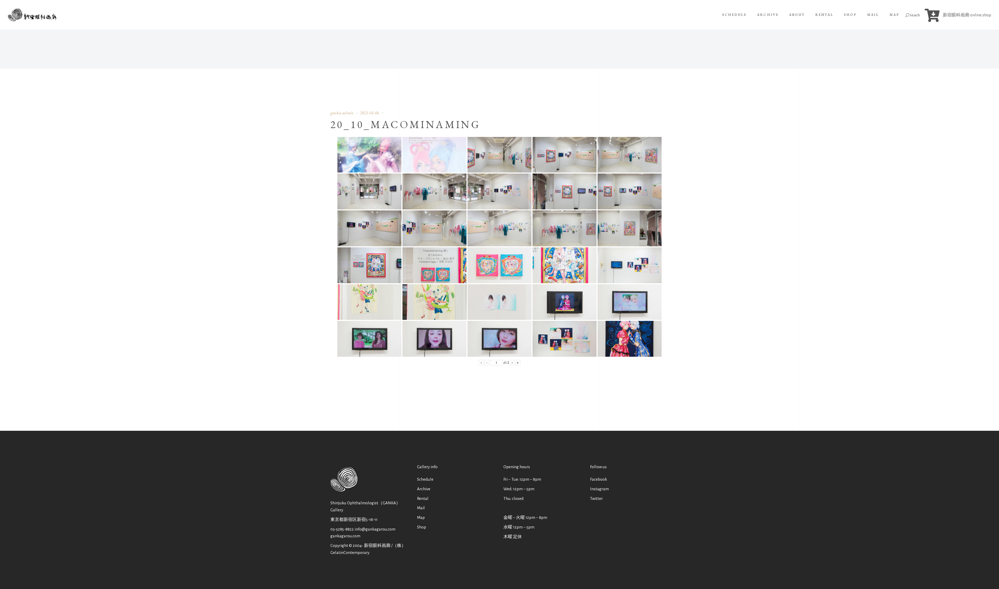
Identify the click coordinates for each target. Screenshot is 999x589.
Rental (422, 498)
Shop (421, 527)
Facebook (598, 479)
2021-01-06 (369, 113)
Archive (423, 489)
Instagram (599, 489)
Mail (421, 508)
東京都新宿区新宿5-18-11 (353, 519)
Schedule (425, 479)
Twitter (596, 498)
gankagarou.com (345, 536)
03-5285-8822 (342, 529)
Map (421, 517)
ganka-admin (342, 113)
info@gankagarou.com (375, 529)
